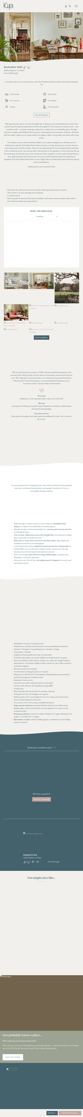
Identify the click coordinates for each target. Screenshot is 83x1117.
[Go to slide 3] (41, 532)
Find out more (12, 1045)
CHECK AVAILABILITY (70, 1113)
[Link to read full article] (41, 858)
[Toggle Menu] (76, 6)
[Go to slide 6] (47, 960)
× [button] (32, 1088)
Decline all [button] (25, 1106)
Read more (13, 1102)
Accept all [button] (11, 1106)
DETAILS (51, 1113)
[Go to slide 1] (40, 434)
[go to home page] (9, 6)
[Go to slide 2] (42, 434)
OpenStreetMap (59, 643)
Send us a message (41, 814)
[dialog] (18, 1100)
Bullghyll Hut (30, 870)
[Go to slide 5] (45, 532)
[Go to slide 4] (43, 532)
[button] (66, 6)
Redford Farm (24, 931)
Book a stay (22, 951)
